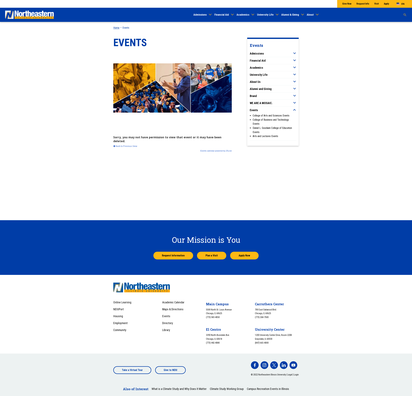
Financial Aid (221, 14)
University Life (265, 14)
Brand (253, 96)
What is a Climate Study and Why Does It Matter (179, 389)
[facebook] (255, 365)
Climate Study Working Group (227, 389)
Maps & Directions (172, 309)
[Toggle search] (405, 15)
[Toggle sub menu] (294, 53)
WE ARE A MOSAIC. (261, 103)
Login (296, 374)
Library (166, 330)
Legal (289, 374)
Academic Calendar (173, 302)
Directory (167, 323)
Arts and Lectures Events (265, 136)
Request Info (362, 3)
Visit (376, 3)
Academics (243, 14)
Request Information (173, 255)
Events (254, 110)
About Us (255, 81)
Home (116, 27)
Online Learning (122, 302)
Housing (118, 316)
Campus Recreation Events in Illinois (268, 389)
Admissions (200, 14)
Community (119, 330)
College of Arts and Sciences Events (271, 115)
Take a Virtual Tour (132, 370)
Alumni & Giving (290, 14)
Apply (386, 3)
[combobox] (400, 4)
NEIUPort (118, 309)
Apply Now (244, 255)
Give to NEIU (170, 370)
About (310, 14)
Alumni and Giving (261, 89)
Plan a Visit (212, 255)
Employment (120, 323)
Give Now (346, 3)
